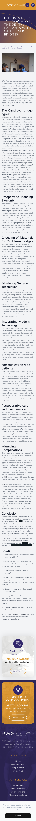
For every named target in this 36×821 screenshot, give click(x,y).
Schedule (18, 671)
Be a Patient (18, 785)
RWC (5, 477)
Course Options (18, 792)
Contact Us (18, 718)
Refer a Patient (18, 788)
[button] (3, 4)
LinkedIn (25, 543)
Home (18, 761)
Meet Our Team (18, 764)
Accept (18, 816)
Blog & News (18, 767)
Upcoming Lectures (18, 795)
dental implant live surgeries (21, 545)
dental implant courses (17, 614)
